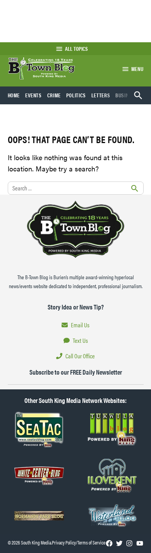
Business (126, 95)
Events (33, 95)
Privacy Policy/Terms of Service (78, 542)
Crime (54, 95)
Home (14, 95)
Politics (76, 95)
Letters (100, 95)
